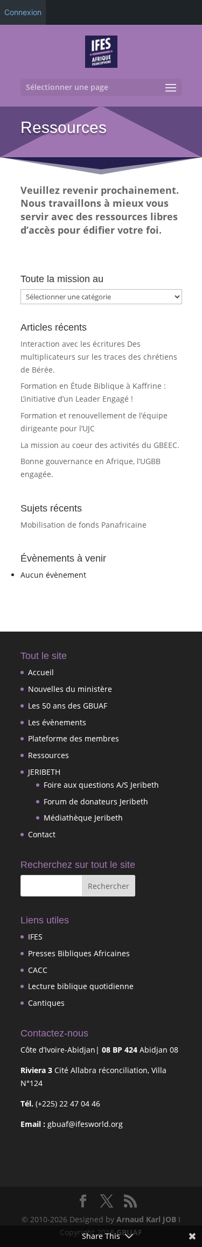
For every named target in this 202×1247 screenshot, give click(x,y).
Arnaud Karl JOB (146, 1219)
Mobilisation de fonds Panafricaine (83, 525)
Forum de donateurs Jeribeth (96, 801)
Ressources (48, 755)
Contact (41, 834)
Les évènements (57, 722)
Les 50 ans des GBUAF (67, 705)
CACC (37, 970)
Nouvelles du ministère (70, 689)
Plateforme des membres (73, 738)
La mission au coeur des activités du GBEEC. (99, 445)
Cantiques (46, 1003)
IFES (35, 936)
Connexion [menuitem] (22, 12)
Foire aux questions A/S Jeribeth (101, 785)
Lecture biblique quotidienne (81, 986)
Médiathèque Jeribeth (83, 817)
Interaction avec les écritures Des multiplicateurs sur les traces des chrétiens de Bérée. (98, 357)
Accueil (41, 672)
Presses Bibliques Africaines (79, 953)
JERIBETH (44, 772)
